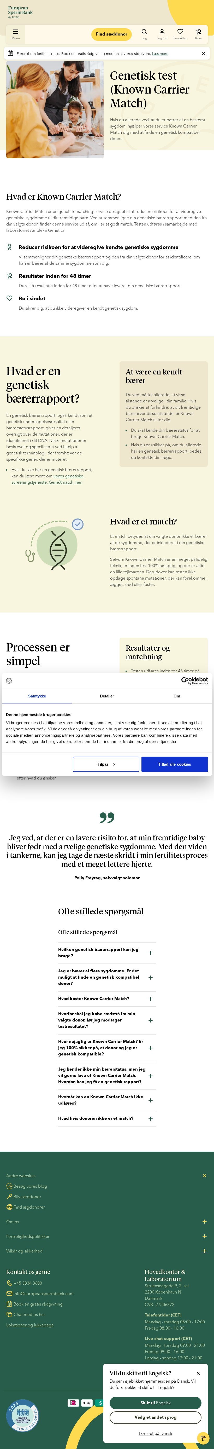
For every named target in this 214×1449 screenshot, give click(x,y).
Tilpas (103, 764)
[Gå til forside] (20, 12)
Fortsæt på (155, 1433)
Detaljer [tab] (107, 696)
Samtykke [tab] (37, 696)
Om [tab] (177, 696)
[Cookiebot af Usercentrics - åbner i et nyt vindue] (185, 681)
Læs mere (160, 53)
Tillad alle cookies (174, 764)
